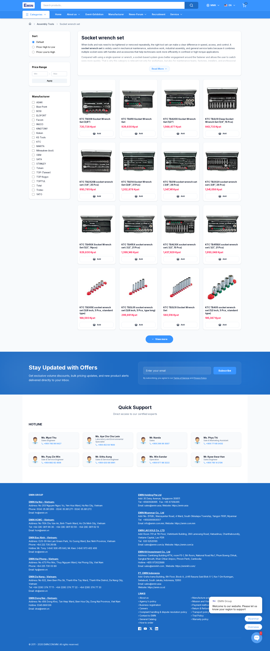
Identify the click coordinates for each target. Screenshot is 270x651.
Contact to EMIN (148, 615)
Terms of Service (181, 378)
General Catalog (148, 619)
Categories (36, 14)
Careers (144, 608)
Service (174, 14)
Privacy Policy (200, 378)
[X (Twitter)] (150, 628)
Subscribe (224, 370)
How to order (146, 622)
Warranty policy (200, 619)
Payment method (201, 605)
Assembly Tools (45, 24)
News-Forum (136, 14)
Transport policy (200, 612)
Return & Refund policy (204, 608)
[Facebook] (139, 628)
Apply (49, 81)
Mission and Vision (201, 601)
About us (72, 14)
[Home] (30, 24)
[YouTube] (145, 628)
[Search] (191, 5)
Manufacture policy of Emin (206, 597)
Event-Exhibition (94, 14)
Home (58, 14)
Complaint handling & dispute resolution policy (163, 612)
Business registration (150, 605)
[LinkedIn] (156, 628)
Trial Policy (198, 615)
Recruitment (158, 14)
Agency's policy (148, 601)
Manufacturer (116, 14)
